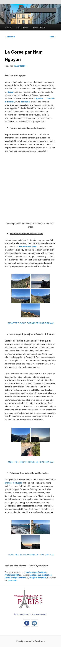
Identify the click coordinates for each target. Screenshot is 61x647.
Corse (10, 91)
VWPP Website (39, 27)
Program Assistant (37, 577)
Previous (10, 36)
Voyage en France (18, 577)
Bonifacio (25, 101)
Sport (7, 577)
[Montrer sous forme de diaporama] (31, 323)
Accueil (8, 27)
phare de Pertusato (13, 482)
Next (53, 36)
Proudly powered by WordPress (30, 641)
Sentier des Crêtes (27, 246)
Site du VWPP (22, 27)
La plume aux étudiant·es (40, 574)
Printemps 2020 (12, 574)
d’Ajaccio (38, 98)
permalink (12, 580)
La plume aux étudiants (36, 572)
